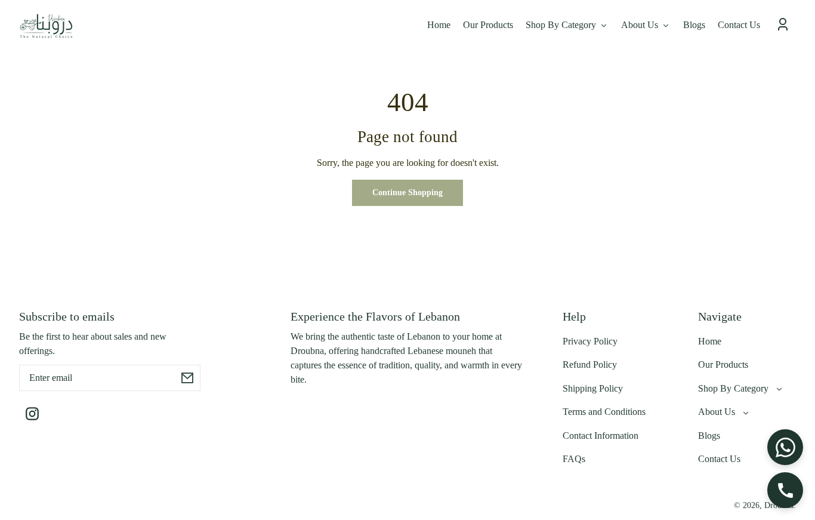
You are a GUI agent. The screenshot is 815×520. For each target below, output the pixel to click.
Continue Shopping (407, 192)
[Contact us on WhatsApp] (785, 447)
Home (709, 341)
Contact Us (719, 459)
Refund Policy (590, 364)
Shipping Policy (593, 388)
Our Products (723, 364)
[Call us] (785, 490)
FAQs (574, 459)
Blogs (709, 435)
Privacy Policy (590, 341)
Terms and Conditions (604, 412)
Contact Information (600, 435)
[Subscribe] (187, 378)
